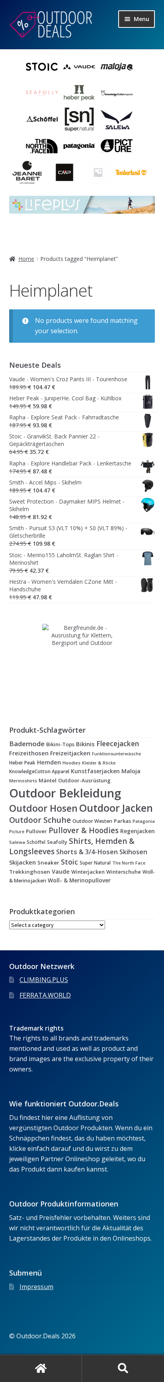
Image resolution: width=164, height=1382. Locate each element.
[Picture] (117, 146)
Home (26, 259)
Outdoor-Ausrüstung (84, 780)
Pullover (36, 831)
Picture (16, 831)
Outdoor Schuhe (40, 820)
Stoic (69, 862)
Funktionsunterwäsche (116, 754)
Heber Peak (22, 762)
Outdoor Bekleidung (65, 793)
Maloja (131, 771)
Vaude (61, 871)
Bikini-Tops (60, 744)
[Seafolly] (42, 93)
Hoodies (71, 763)
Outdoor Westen (92, 821)
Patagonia (144, 821)
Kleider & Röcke (98, 763)
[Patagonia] (79, 146)
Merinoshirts (23, 781)
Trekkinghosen (29, 871)
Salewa (17, 842)
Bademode (27, 743)
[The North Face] (42, 146)
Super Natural (95, 863)
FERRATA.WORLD (45, 995)
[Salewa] (117, 119)
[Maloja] (117, 67)
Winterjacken (88, 871)
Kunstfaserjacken (95, 771)
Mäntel (48, 780)
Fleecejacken (117, 743)
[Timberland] (131, 172)
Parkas (122, 820)
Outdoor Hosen (43, 808)
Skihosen (133, 851)
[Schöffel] (42, 119)
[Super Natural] (79, 119)
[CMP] (64, 172)
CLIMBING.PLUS (44, 979)
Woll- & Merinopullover (79, 880)
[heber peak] (79, 93)
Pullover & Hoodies (84, 830)
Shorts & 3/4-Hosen (87, 851)
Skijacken (22, 862)
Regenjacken (137, 831)
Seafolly (57, 841)
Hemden (49, 762)
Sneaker (48, 862)
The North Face (128, 863)
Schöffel (36, 842)
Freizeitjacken (70, 753)
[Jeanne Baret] (27, 172)
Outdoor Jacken (116, 808)
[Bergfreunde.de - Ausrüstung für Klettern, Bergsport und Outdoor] (82, 663)
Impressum (36, 1286)
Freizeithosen (29, 753)
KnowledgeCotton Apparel (39, 771)
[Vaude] (79, 67)
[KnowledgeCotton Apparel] (117, 93)
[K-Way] (98, 172)
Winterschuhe (123, 871)
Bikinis (85, 744)
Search (123, 1368)
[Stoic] (42, 67)
